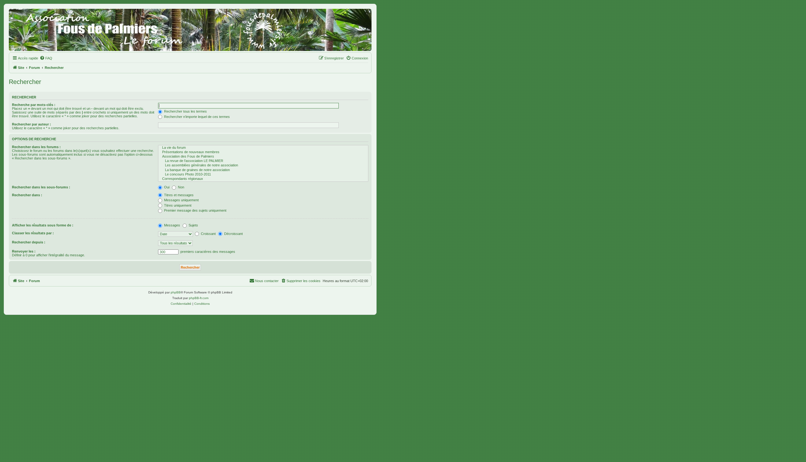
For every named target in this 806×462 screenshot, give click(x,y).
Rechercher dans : (27, 195)
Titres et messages (178, 195)
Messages (171, 225)
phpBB (176, 292)
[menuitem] (46, 58)
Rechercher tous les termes (185, 111)
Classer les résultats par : (33, 233)
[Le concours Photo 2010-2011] (263, 174)
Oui (166, 187)
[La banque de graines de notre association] (263, 170)
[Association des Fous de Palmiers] (263, 156)
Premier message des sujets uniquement (194, 210)
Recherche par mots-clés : (33, 105)
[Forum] (190, 30)
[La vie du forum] (263, 148)
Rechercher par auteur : (31, 124)
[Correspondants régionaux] (263, 179)
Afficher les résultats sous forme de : (42, 225)
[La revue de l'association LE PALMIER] (263, 161)
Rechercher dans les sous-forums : (41, 187)
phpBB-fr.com (198, 298)
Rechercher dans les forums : (36, 147)
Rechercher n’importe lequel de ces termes (196, 117)
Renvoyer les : (24, 251)
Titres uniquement (177, 205)
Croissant (208, 234)
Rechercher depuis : (28, 242)
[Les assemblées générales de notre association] (263, 165)
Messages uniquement (181, 200)
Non (180, 187)
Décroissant (233, 234)
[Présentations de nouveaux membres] (263, 152)
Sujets (193, 225)
